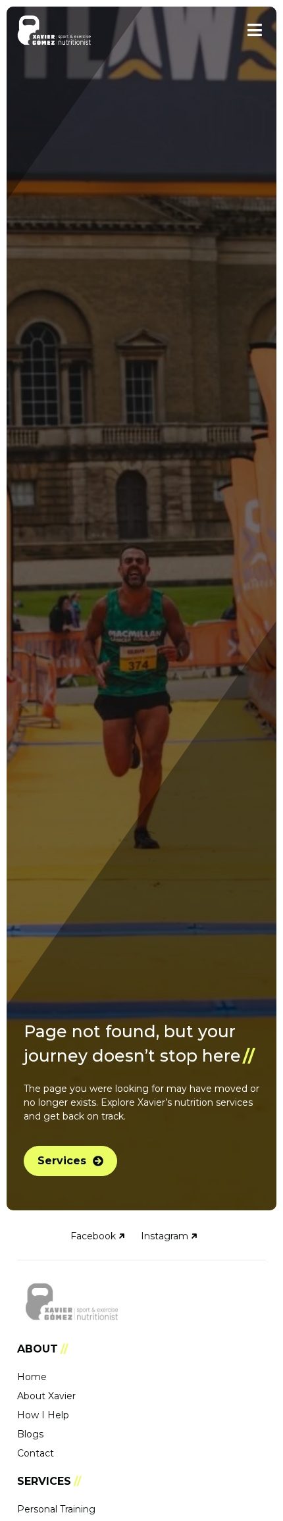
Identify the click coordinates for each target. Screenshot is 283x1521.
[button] (254, 29)
